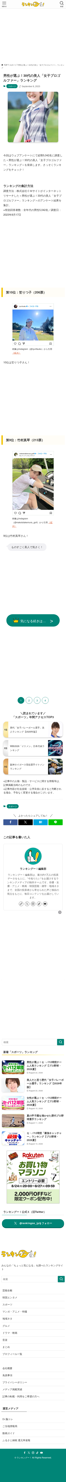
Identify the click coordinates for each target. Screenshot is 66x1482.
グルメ (6, 1325)
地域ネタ (7, 1318)
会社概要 (7, 1368)
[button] (10, 822)
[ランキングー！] (33, 4)
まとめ (6, 1347)
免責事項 (7, 1375)
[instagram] (33, 904)
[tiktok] (39, 904)
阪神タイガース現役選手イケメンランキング (27, 766)
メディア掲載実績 (12, 1389)
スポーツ (12, 86)
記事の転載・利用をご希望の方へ (20, 1396)
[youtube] (45, 904)
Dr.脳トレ (7, 1419)
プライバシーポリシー (14, 1382)
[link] (21, 904)
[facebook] (24, 1452)
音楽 (4, 1340)
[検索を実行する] (60, 1042)
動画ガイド (8, 1433)
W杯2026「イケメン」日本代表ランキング (27, 748)
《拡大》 (16, 352)
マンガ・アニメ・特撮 (14, 1311)
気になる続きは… (33, 620)
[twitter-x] (27, 904)
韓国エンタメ (9, 1297)
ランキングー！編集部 (33, 868)
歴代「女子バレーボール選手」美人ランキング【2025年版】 (27, 729)
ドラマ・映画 (9, 1332)
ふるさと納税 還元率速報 (16, 1440)
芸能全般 (7, 1290)
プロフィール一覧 (12, 1354)
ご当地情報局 (9, 1426)
